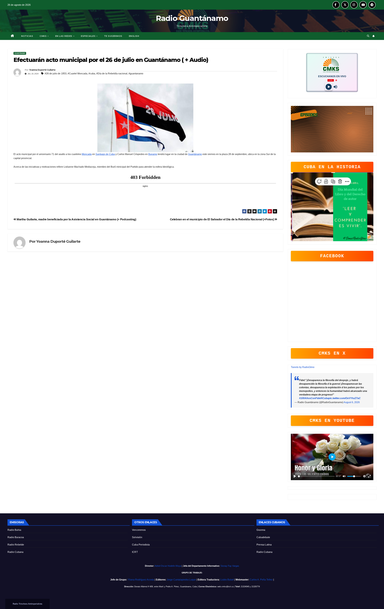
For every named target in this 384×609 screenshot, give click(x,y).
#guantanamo (136, 73)
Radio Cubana (15, 552)
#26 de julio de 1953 (55, 73)
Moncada (87, 154)
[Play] (329, 87)
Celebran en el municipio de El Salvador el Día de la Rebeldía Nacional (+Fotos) (222, 219)
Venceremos (139, 530)
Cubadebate (263, 537)
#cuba (91, 73)
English (134, 36)
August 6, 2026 (352, 402)
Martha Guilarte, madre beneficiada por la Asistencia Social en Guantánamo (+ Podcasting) (76, 219)
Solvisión (137, 537)
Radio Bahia (14, 530)
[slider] (316, 476)
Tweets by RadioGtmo (302, 367)
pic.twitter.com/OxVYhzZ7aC (344, 398)
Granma (260, 530)
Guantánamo (19, 53)
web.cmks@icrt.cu (225, 586)
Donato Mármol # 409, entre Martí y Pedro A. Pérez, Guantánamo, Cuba (165, 586)
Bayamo (152, 154)
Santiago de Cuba (105, 154)
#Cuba (324, 398)
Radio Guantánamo (192, 18)
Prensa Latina (264, 544)
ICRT (135, 552)
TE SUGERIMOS (113, 36)
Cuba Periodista (141, 544)
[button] (368, 36)
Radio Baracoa (16, 537)
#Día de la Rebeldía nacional (111, 73)
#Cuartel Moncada (77, 73)
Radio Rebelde (16, 544)
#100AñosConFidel (310, 398)
